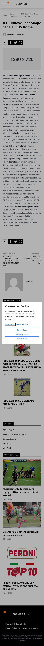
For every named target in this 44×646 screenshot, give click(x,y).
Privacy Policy (22, 324)
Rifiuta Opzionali (22, 334)
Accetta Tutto (22, 339)
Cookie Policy (10, 324)
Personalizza (22, 330)
